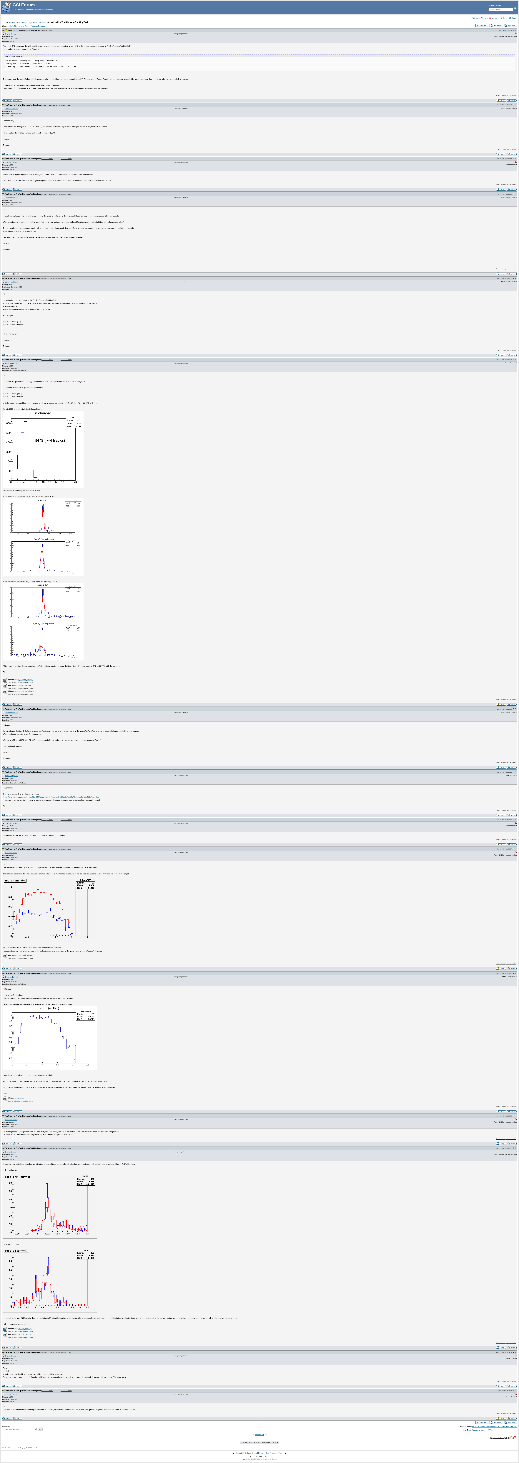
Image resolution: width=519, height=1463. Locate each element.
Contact (239, 1453)
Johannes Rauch (11, 109)
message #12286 (47, 1352)
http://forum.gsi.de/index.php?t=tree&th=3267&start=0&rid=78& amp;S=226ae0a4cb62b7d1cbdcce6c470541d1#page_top (51, 797)
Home (513, 18)
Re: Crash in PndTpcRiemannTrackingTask (23, 105)
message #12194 (47, 105)
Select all (12, 56)
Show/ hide (20, 56)
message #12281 (47, 973)
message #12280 (47, 849)
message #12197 (47, 159)
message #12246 (47, 278)
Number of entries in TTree (482, 1430)
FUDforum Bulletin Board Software (266, 1459)
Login (505, 18)
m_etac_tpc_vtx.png (26, 691)
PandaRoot (21, 22)
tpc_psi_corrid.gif (24, 1334)
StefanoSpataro (11, 34)
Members (495, 18)
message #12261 (47, 772)
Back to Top (259, 1435)
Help (485, 18)
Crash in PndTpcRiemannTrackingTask (24, 30)
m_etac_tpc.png (24, 685)
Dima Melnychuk (11, 363)
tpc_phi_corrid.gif (24, 1329)
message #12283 (47, 1148)
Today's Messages (15, 26)
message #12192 (46, 30)
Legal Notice (258, 1453)
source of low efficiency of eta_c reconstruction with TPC (494, 1427)
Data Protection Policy (274, 1453)
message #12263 (47, 820)
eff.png (21, 1098)
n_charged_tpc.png (25, 680)
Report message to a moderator (506, 95)
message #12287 (47, 1391)
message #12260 (47, 709)
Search (477, 18)
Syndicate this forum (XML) (499, 1438)
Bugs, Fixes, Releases (37, 22)
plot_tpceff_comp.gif (26, 955)
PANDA (12, 22)
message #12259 (47, 360)
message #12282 (47, 1116)
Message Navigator (38, 26)
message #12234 (47, 194)
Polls (26, 26)
